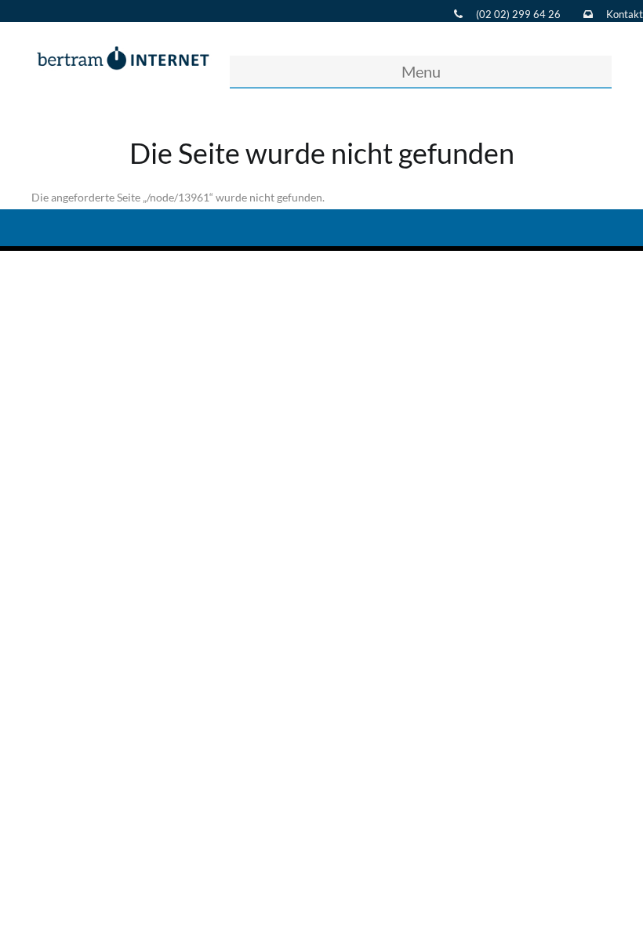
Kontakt (624, 14)
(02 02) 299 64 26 (518, 14)
